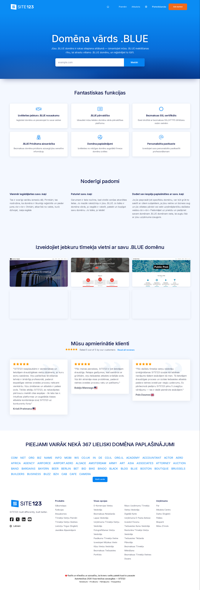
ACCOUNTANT (151, 457)
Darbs (163, 514)
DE (100, 457)
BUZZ (47, 474)
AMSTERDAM (97, 463)
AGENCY (29, 463)
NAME (48, 457)
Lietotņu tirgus (66, 526)
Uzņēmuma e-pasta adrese (137, 518)
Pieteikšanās (159, 7)
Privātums (94, 582)
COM (14, 457)
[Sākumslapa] (108, 6)
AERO (179, 457)
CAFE (73, 474)
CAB (64, 474)
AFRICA (16, 463)
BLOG (124, 468)
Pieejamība (116, 582)
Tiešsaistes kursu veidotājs (137, 526)
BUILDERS (17, 474)
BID (83, 468)
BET (76, 468)
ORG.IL (119, 457)
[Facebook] (12, 519)
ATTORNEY (163, 463)
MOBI (68, 457)
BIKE (92, 468)
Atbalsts (136, 7)
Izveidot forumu (131, 522)
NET (23, 457)
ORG (31, 457)
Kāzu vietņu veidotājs (104, 546)
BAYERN (43, 468)
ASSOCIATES (145, 463)
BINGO (102, 468)
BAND (15, 468)
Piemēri (123, 7)
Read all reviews (126, 350)
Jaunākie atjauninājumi (65, 530)
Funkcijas (59, 509)
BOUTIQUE (161, 468)
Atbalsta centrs (163, 509)
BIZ (39, 457)
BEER (55, 468)
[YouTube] (29, 519)
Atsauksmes (61, 514)
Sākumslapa (60, 505)
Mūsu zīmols (162, 526)
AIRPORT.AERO (63, 463)
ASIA (131, 463)
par (157, 505)
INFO (58, 457)
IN (94, 457)
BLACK (113, 468)
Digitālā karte (130, 514)
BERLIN (66, 468)
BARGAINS (28, 468)
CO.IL (108, 457)
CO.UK (85, 457)
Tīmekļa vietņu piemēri (66, 518)
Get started (177, 7)
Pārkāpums (104, 582)
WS (76, 457)
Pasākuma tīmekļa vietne (106, 538)
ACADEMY (133, 457)
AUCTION (179, 463)
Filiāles (159, 518)
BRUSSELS (178, 468)
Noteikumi (83, 582)
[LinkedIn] (23, 519)
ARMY (113, 463)
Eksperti (160, 522)
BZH (56, 474)
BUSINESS (34, 474)
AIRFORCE (44, 463)
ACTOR (168, 457)
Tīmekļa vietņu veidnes (66, 522)
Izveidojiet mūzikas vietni (105, 542)
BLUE (134, 468)
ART (122, 463)
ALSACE (81, 463)
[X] (17, 519)
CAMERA (85, 474)
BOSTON (146, 468)
